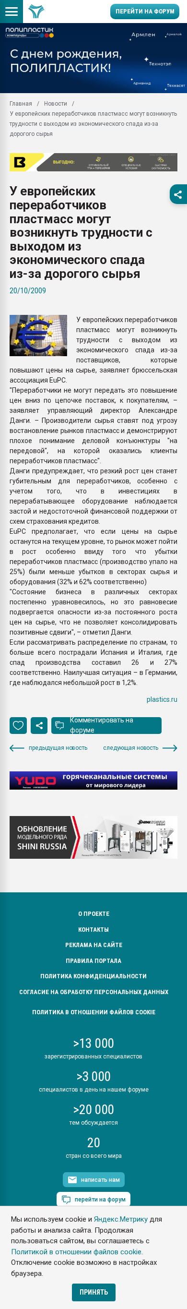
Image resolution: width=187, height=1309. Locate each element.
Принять (94, 1292)
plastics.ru (162, 699)
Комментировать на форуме (101, 725)
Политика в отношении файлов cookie (93, 1012)
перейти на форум (100, 1199)
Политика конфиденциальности (93, 976)
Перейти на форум (145, 11)
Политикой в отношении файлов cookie (76, 1252)
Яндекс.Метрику (121, 1219)
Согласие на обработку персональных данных (93, 992)
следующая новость (130, 748)
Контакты (93, 929)
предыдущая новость (58, 748)
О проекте (93, 913)
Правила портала (93, 960)
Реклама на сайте (93, 945)
